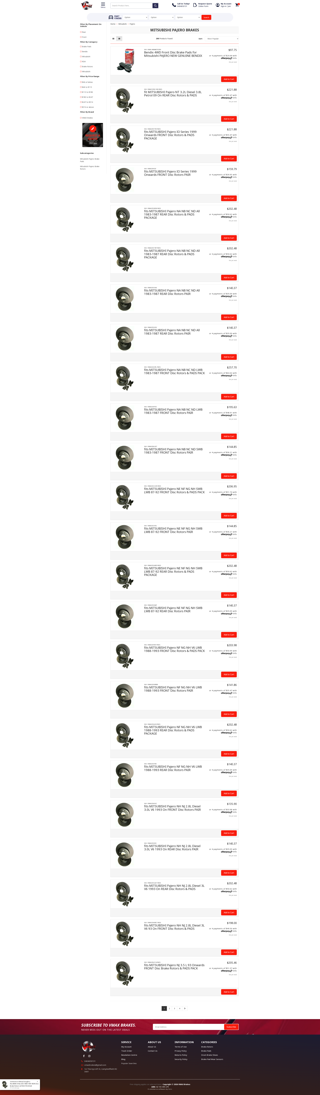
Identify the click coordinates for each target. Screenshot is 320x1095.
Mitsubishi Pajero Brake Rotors (89, 167)
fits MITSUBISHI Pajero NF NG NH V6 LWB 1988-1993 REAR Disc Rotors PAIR (173, 768)
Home (112, 24)
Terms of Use (181, 1046)
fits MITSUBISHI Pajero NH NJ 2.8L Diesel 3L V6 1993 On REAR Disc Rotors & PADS (174, 887)
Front (84, 37)
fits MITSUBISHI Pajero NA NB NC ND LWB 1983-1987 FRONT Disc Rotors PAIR (173, 411)
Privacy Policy (181, 1051)
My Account (126, 1046)
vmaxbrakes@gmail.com (95, 1065)
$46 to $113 (87, 87)
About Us (152, 1046)
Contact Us (152, 1051)
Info (235, 58)
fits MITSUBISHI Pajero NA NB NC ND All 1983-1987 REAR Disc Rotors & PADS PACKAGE (172, 214)
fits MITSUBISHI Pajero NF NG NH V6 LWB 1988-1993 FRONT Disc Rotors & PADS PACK (174, 649)
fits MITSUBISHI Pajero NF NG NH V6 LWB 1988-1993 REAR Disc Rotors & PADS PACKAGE (173, 730)
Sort (200, 38)
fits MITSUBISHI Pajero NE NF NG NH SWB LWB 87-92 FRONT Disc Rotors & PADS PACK (174, 490)
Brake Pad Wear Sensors (212, 1059)
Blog (123, 1059)
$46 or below (87, 82)
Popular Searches (129, 1063)
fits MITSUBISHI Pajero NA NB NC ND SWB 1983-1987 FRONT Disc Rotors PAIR (173, 450)
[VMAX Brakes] (86, 5)
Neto (170, 1089)
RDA (84, 61)
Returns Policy (181, 1055)
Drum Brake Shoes (209, 1055)
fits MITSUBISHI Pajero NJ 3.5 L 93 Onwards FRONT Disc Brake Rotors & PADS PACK (174, 966)
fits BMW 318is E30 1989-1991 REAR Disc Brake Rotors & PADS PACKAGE (24, 1085)
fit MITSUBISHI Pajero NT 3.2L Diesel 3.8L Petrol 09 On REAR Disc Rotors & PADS (173, 93)
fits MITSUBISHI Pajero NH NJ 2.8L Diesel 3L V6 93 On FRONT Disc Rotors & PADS (174, 927)
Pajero (132, 24)
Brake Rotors (87, 66)
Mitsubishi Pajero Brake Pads (89, 160)
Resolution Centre (129, 1055)
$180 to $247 (87, 97)
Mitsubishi (86, 56)
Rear (84, 32)
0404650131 (90, 1061)
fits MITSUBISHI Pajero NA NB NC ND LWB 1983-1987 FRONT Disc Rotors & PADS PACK (174, 371)
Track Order (126, 1051)
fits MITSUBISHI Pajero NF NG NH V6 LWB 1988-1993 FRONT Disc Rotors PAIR (173, 689)
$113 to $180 (87, 92)
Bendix (85, 51)
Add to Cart (229, 79)
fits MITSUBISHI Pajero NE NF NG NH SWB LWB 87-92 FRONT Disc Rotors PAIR (173, 530)
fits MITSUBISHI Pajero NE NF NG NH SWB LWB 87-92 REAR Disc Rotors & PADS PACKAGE (173, 571)
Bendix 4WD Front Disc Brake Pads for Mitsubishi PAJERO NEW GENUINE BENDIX (173, 54)
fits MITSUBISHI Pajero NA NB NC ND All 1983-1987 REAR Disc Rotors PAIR (172, 292)
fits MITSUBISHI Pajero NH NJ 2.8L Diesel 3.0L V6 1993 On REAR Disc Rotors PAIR (172, 847)
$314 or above (88, 107)
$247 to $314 (87, 102)
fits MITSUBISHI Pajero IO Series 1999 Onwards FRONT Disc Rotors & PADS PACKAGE (170, 135)
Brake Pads (86, 46)
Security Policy (181, 1059)
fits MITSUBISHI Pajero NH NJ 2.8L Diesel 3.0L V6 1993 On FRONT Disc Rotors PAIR (172, 807)
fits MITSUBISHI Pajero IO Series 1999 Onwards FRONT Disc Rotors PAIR (170, 173)
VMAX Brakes (87, 118)
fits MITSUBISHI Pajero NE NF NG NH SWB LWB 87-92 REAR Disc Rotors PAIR (173, 609)
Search (206, 17)
